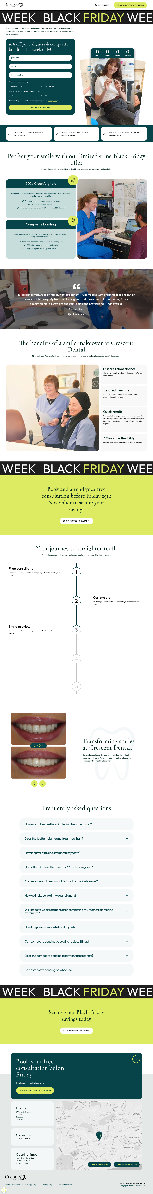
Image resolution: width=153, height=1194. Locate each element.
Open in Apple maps (99, 1164)
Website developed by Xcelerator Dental (134, 1183)
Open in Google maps (127, 1164)
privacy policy (53, 101)
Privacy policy (30, 1184)
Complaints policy (65, 1184)
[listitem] (38, 746)
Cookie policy (47, 1184)
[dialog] (4, 1190)
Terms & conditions (12, 1184)
